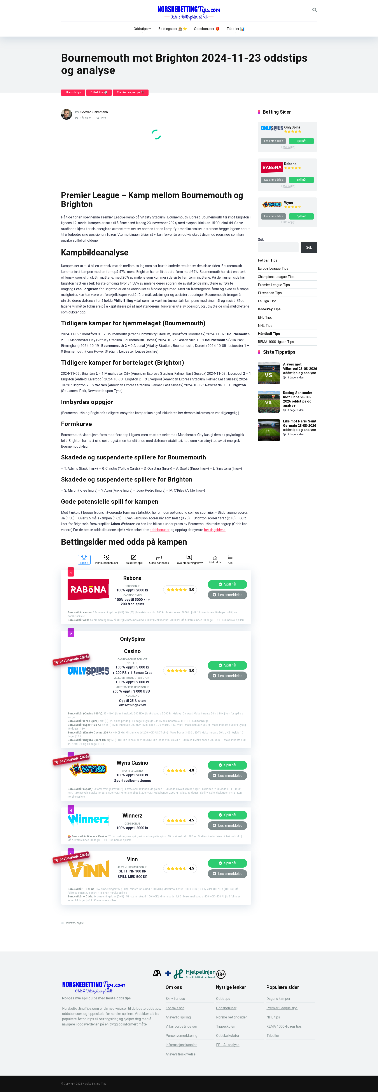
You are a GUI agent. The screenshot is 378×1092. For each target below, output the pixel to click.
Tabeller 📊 (236, 29)
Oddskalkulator (227, 1036)
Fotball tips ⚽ (99, 92)
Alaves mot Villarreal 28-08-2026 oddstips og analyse (300, 368)
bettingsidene (215, 530)
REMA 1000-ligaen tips (284, 1026)
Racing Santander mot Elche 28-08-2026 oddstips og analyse (297, 399)
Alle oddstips (73, 92)
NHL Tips (265, 326)
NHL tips (273, 1017)
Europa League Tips (273, 268)
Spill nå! (229, 584)
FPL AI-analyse (228, 1045)
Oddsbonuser (226, 1008)
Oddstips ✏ (142, 29)
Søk (261, 239)
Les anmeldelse (229, 595)
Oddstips (223, 999)
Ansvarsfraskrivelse (181, 1054)
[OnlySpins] (88, 675)
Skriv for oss (175, 999)
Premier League (75, 923)
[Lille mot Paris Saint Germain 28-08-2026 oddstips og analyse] (269, 440)
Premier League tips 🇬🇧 (130, 92)
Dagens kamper (278, 999)
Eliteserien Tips (270, 293)
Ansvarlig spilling (178, 1017)
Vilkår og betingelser (181, 1026)
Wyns (288, 203)
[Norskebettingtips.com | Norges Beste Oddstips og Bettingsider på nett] (189, 13)
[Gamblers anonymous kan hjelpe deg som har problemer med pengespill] (157, 978)
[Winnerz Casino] (88, 823)
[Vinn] (88, 876)
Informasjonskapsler (181, 1045)
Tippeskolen (225, 1026)
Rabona (290, 164)
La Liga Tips (267, 301)
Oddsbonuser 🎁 (207, 29)
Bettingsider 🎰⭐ (172, 29)
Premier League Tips (274, 285)
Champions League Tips (276, 277)
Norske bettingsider (231, 1017)
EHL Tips (265, 317)
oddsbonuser (160, 530)
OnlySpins (292, 127)
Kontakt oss (175, 1008)
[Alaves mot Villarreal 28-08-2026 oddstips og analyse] (269, 383)
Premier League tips (282, 1008)
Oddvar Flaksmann (94, 112)
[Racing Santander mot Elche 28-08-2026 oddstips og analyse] (269, 411)
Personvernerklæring (181, 1036)
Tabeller (272, 1036)
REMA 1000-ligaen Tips (276, 342)
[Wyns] (88, 778)
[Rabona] (88, 600)
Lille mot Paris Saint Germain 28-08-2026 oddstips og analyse (300, 425)
